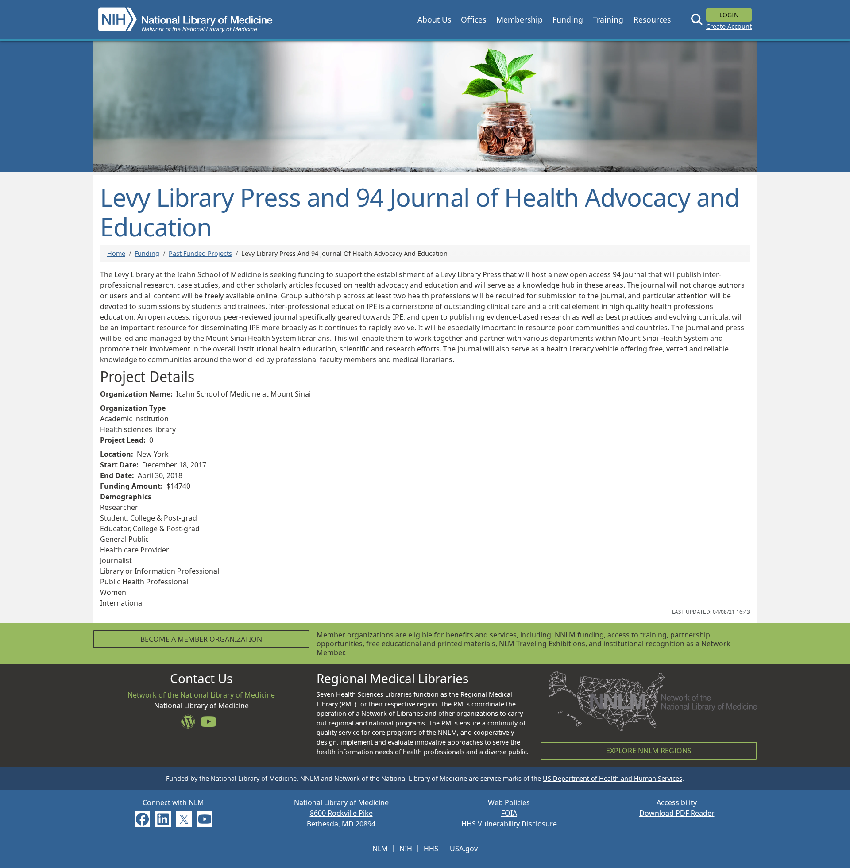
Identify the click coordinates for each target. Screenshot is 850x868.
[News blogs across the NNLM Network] (191, 724)
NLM (380, 848)
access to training (637, 635)
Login (729, 15)
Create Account (729, 26)
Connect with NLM (173, 802)
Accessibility (677, 802)
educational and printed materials (438, 643)
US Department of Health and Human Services (612, 778)
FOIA (509, 813)
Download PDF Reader (677, 813)
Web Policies (509, 802)
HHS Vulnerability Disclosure (509, 824)
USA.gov (464, 848)
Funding (147, 253)
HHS (431, 848)
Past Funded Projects (200, 253)
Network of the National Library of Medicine (201, 695)
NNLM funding (579, 635)
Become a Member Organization (201, 639)
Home (116, 253)
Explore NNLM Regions (649, 751)
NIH (405, 848)
